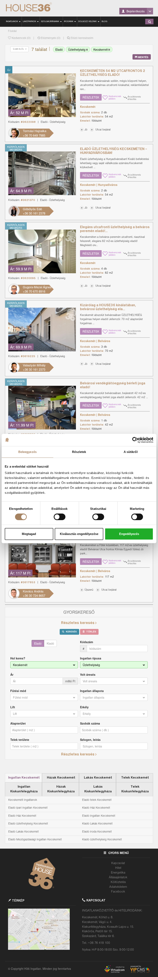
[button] (101, 129)
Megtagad (29, 534)
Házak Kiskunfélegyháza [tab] (61, 789)
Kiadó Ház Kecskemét (96, 808)
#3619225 (28, 356)
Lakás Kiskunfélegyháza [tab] (98, 789)
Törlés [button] (91, 632)
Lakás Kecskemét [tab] (98, 777)
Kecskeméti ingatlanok (22, 800)
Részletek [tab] (79, 452)
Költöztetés (118, 882)
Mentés (142, 57)
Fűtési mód (18, 691)
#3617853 (28, 582)
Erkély (84, 707)
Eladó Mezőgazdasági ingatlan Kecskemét (35, 839)
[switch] (59, 517)
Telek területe (19, 740)
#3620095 (28, 278)
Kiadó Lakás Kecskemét (97, 823)
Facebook (118, 891)
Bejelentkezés (135, 11)
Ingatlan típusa (90, 658)
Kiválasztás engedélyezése (79, 534)
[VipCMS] (140, 968)
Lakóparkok (30, 21)
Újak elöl (19, 49)
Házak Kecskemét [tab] (61, 777)
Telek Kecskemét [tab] (135, 777)
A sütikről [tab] (131, 452)
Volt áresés (87, 674)
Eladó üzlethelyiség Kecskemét (28, 823)
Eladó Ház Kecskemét (22, 816)
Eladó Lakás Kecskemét (23, 831)
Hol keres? (17, 658)
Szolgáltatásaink (50, 21)
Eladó (38, 643)
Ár (11, 674)
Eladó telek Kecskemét (97, 800)
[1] (149, 21)
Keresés (71, 632)
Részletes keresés (77, 623)
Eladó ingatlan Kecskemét (98, 816)
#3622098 (28, 122)
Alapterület (18, 723)
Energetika (118, 872)
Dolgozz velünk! (87, 21)
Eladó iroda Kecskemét (97, 831)
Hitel (118, 868)
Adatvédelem (118, 887)
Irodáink (69, 21)
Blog (104, 21)
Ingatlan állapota (92, 691)
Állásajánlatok (118, 877)
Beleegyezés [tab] (27, 452)
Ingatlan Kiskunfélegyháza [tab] (24, 789)
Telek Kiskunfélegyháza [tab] (135, 789)
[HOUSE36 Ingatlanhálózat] (34, 7)
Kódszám (86, 642)
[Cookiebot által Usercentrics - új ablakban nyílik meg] (135, 440)
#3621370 (28, 200)
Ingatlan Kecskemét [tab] (24, 777)
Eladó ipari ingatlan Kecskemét (28, 808)
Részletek (90, 97)
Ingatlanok (12, 21)
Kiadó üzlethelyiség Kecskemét (102, 839)
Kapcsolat (118, 863)
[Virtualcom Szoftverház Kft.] (116, 968)
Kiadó (50, 643)
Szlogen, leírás (90, 740)
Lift (12, 707)
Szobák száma (90, 723)
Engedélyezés (129, 534)
